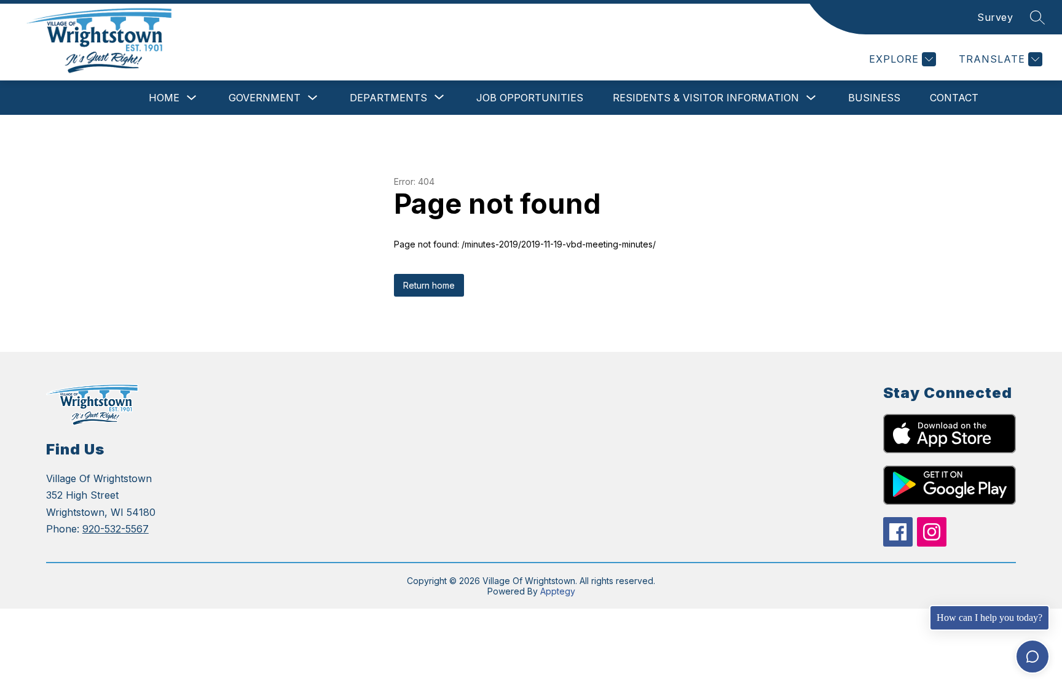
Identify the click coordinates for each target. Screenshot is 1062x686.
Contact (954, 98)
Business (874, 98)
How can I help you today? (989, 617)
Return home (429, 285)
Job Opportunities (529, 98)
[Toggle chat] (1032, 656)
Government (265, 98)
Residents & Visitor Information (706, 98)
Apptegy (557, 591)
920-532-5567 (115, 529)
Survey (995, 17)
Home (164, 98)
